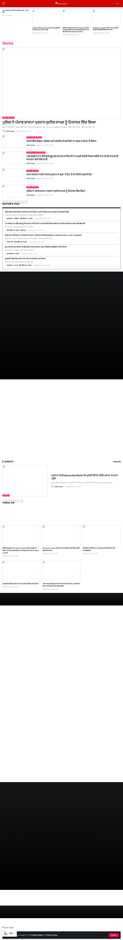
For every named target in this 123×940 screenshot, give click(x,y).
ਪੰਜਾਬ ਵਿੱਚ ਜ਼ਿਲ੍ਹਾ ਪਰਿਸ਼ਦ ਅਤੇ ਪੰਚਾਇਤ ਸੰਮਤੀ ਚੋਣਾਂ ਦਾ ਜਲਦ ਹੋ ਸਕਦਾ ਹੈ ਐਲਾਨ (61, 141)
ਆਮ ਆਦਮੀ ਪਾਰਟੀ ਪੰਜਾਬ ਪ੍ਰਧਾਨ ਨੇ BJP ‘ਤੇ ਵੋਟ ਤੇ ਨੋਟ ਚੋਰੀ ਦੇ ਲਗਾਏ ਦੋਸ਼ (59, 174)
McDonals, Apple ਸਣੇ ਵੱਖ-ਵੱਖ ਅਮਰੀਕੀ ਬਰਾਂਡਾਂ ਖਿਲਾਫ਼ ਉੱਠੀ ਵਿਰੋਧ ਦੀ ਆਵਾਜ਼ (105, 29)
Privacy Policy (37, 935)
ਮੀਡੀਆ (5, 117)
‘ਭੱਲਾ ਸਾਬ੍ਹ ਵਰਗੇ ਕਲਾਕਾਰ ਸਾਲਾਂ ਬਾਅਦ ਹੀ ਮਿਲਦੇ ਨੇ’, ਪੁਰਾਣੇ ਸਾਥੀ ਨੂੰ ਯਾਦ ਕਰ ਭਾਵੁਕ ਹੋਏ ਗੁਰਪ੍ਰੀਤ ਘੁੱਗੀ (37, 212)
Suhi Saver (10, 131)
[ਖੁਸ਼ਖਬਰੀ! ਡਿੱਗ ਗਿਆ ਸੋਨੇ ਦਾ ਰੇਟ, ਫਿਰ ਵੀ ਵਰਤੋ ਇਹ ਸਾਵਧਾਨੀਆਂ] (21, 571)
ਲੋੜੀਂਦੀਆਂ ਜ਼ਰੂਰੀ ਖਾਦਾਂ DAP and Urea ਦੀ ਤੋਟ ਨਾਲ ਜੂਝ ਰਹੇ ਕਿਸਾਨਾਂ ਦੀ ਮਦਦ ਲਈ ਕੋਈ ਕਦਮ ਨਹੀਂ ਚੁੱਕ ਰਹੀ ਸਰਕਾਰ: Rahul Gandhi (76, 29)
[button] (114, 935)
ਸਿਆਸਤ (11, 117)
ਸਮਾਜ (16, 265)
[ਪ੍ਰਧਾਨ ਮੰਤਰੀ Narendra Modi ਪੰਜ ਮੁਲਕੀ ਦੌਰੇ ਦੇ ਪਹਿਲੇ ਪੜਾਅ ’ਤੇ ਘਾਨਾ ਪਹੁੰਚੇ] (46, 18)
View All (117, 462)
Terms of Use (51, 935)
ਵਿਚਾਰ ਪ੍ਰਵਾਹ (31, 137)
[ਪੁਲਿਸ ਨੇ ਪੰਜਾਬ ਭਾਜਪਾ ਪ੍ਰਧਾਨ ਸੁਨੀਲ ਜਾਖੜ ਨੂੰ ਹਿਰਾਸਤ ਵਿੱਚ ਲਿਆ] (61, 83)
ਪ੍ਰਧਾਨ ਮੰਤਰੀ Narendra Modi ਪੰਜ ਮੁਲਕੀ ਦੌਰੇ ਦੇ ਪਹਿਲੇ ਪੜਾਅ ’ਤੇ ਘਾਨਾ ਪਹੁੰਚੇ (46, 29)
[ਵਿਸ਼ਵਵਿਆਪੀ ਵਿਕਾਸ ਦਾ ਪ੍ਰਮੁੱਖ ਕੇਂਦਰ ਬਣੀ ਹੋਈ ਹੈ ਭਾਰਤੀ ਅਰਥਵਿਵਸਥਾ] (102, 535)
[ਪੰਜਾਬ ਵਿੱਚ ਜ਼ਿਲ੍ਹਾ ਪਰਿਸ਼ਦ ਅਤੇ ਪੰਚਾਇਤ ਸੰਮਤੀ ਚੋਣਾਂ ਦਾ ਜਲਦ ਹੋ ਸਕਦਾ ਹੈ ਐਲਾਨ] (13, 141)
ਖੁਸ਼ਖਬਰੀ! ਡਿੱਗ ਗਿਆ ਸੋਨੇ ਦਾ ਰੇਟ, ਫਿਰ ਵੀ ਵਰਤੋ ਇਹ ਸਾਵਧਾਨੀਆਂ (25, 259)
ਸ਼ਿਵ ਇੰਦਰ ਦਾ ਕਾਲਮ (32, 152)
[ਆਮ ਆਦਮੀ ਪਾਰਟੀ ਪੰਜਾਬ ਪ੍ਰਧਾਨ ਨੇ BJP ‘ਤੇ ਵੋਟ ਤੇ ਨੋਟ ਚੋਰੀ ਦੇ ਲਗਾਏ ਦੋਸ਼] (13, 174)
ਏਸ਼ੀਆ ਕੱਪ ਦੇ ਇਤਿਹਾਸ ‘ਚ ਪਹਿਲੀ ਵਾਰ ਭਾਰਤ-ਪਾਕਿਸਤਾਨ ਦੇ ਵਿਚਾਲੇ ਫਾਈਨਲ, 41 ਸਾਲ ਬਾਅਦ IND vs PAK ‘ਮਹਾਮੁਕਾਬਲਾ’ (43, 235)
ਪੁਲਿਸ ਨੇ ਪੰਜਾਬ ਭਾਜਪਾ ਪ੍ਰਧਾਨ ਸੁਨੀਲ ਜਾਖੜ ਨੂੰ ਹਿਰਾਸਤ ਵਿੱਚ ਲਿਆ (49, 122)
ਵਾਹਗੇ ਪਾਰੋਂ (10, 242)
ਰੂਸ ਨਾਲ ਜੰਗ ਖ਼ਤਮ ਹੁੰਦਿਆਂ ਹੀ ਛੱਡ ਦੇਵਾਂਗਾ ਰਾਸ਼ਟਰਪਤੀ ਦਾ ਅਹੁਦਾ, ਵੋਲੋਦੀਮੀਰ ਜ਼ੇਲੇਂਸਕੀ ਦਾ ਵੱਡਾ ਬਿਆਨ (36, 247)
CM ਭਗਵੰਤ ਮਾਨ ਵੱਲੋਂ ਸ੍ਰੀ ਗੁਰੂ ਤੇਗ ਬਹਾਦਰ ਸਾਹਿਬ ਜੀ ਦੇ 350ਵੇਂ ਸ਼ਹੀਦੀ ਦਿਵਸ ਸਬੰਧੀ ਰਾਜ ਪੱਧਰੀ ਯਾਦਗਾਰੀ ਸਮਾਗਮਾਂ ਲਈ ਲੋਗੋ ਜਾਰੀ (45, 224)
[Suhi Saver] (61, 3)
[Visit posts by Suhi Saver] (3, 131)
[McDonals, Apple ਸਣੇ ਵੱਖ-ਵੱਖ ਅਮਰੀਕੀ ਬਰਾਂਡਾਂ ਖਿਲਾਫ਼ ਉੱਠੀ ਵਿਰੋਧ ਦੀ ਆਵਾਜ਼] (107, 18)
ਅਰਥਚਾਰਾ (10, 218)
